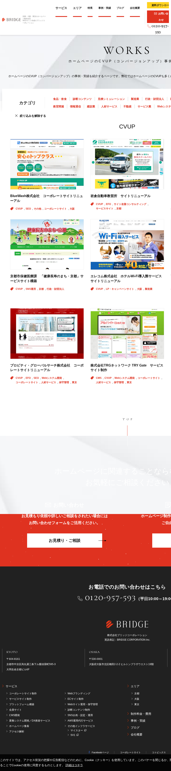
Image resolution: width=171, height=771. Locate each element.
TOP (128, 419)
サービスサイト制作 (20, 698)
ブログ (120, 7)
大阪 (72, 208)
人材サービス (109, 106)
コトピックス (159, 752)
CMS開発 (14, 715)
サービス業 (144, 106)
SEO (28, 208)
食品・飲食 (60, 99)
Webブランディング (79, 693)
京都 (118, 208)
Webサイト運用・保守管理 (83, 704)
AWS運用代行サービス (80, 720)
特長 (90, 7)
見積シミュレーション (111, 99)
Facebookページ (100, 752)
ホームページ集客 (19, 726)
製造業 (135, 99)
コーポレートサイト (55, 208)
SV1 (72, 735)
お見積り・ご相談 (64, 540)
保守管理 (64, 382)
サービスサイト (105, 208)
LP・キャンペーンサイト (120, 289)
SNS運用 (31, 289)
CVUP (19, 208)
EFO (109, 204)
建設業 (91, 106)
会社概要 (135, 7)
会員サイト (15, 709)
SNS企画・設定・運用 (80, 715)
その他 (38, 208)
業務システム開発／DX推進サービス (29, 720)
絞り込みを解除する (33, 115)
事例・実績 (104, 7)
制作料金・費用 (141, 713)
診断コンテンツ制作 (79, 709)
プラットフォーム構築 (21, 704)
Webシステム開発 (52, 378)
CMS (99, 378)
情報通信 (75, 106)
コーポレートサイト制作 (23, 693)
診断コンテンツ (82, 99)
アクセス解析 (16, 731)
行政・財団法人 (154, 99)
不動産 (127, 106)
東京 (74, 382)
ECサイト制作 (76, 698)
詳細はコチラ (74, 765)
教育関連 (58, 106)
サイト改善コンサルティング (130, 204)
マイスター (76, 730)
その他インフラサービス (81, 726)
